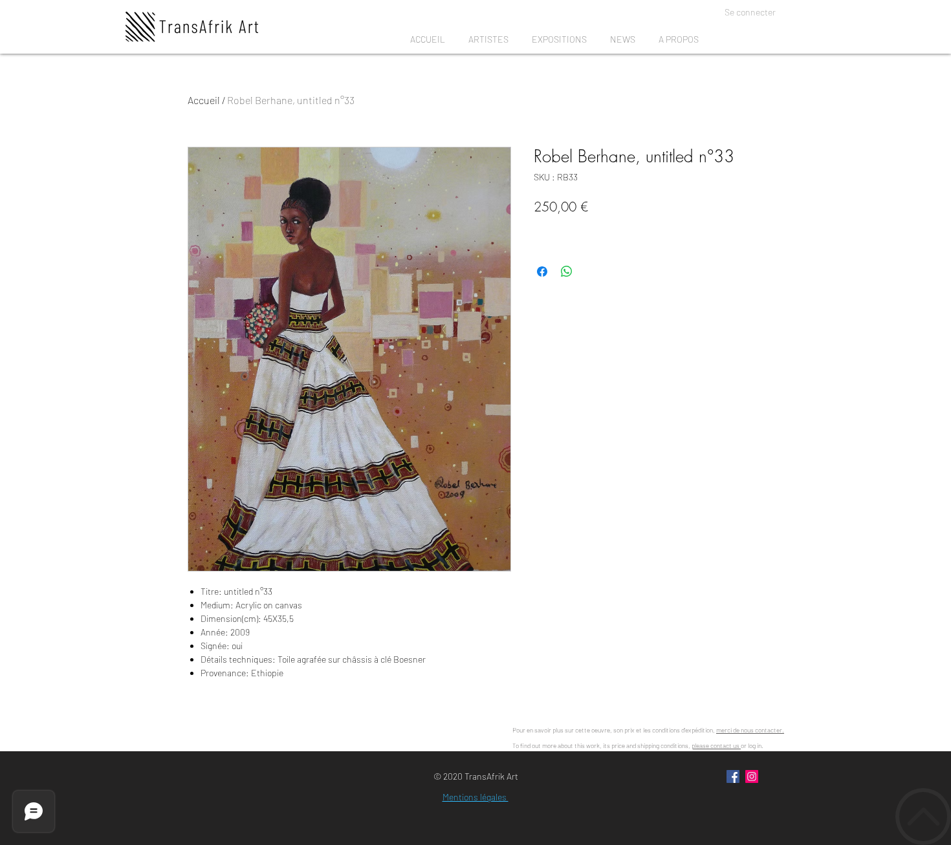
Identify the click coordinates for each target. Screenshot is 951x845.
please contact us (716, 745)
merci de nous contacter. (750, 730)
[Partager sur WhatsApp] (566, 271)
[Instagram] (751, 776)
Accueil (204, 100)
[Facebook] (733, 776)
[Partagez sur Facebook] (542, 271)
